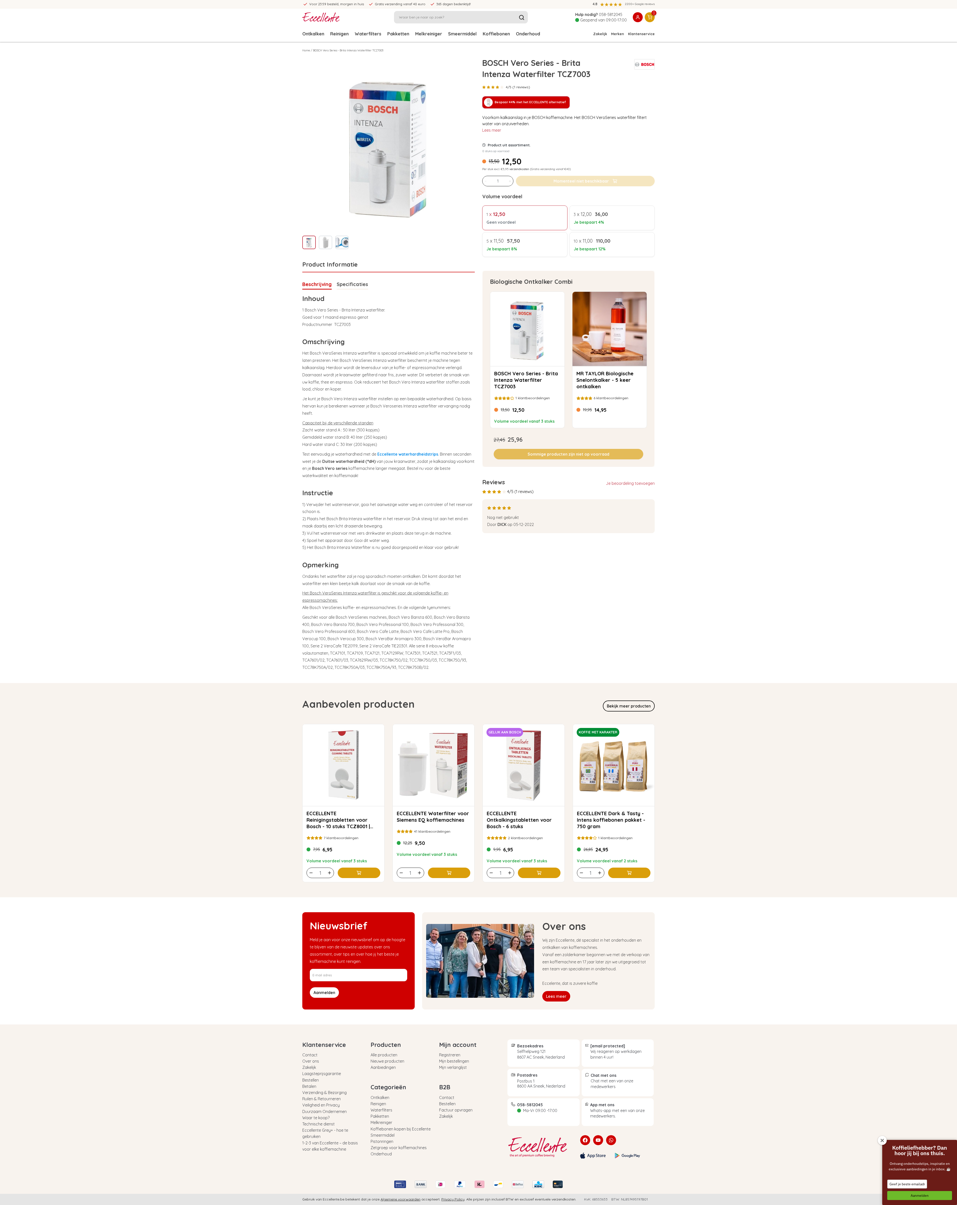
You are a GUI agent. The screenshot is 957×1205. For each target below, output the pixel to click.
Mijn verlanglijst (453, 1067)
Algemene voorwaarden (400, 1199)
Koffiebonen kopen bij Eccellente (401, 1128)
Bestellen (310, 1080)
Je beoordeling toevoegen (630, 483)
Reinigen (339, 34)
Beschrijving (317, 284)
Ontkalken (313, 34)
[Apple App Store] (593, 1156)
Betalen (309, 1086)
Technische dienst (318, 1123)
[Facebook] (585, 1140)
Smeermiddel (462, 34)
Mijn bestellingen (454, 1061)
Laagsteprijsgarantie (321, 1073)
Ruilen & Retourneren (321, 1098)
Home (306, 50)
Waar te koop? (315, 1117)
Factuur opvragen (456, 1109)
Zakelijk (600, 34)
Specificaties (352, 284)
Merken (617, 34)
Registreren (449, 1054)
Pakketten (398, 34)
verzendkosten (519, 169)
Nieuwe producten (387, 1061)
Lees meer (491, 130)
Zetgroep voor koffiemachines (399, 1147)
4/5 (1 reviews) (518, 87)
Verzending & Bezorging (324, 1092)
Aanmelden (920, 1195)
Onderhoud (528, 34)
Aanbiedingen (383, 1067)
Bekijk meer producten (629, 705)
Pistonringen (382, 1141)
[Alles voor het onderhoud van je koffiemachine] (540, 1147)
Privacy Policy (453, 1199)
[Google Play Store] (627, 1155)
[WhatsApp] (611, 1140)
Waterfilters (368, 34)
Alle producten (384, 1054)
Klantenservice (641, 34)
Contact (310, 1054)
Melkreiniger (428, 34)
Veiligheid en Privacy (321, 1105)
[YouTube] (598, 1140)
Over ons (310, 1061)
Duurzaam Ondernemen (324, 1111)
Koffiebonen (496, 34)
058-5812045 (610, 14)
